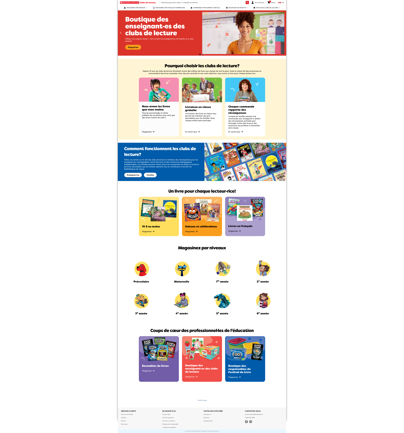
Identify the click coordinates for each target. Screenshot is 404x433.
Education (207, 417)
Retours (123, 421)
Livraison (123, 417)
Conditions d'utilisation (169, 427)
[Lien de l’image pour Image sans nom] (141, 268)
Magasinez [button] (166, 47)
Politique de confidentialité (170, 424)
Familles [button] (150, 175)
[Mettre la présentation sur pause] (200, 54)
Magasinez (147, 132)
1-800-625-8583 (250, 417)
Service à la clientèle (127, 414)
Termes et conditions (168, 421)
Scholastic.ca (207, 414)
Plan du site (124, 424)
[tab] (201, 54)
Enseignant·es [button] (133, 175)
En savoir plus (191, 132)
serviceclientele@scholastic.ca (254, 414)
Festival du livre (208, 421)
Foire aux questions (168, 417)
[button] (135, 8)
